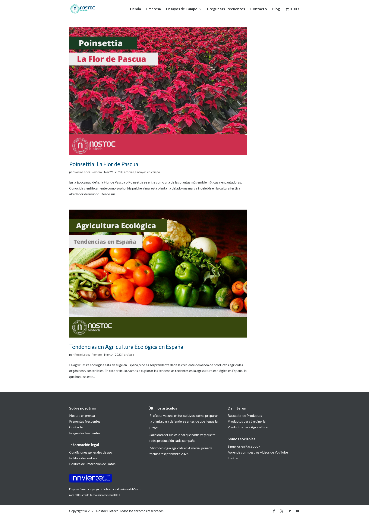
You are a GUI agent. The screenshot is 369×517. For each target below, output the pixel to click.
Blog (276, 9)
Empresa (153, 9)
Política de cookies (83, 458)
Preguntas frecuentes (84, 421)
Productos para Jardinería (246, 421)
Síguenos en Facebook (244, 446)
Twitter (233, 458)
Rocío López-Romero (88, 172)
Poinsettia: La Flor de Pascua (103, 164)
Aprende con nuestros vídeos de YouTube (258, 452)
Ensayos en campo (147, 172)
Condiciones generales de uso (90, 452)
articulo (129, 172)
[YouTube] (297, 511)
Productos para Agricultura (248, 427)
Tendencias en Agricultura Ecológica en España (126, 346)
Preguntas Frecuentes (226, 9)
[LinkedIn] (289, 511)
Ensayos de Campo (182, 9)
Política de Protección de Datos (92, 464)
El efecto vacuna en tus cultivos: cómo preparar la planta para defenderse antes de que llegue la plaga (183, 421)
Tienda (135, 9)
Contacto (258, 9)
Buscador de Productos (245, 415)
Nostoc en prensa (82, 415)
